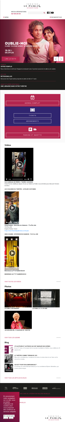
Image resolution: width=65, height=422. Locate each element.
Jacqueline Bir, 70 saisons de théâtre (17, 330)
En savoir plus (9, 416)
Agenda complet (32, 103)
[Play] (19, 164)
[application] (19, 164)
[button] (56, 59)
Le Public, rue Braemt (12, 308)
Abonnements (32, 121)
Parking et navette (32, 135)
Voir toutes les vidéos (13, 281)
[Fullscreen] (31, 179)
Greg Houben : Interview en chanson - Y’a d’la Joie (21, 234)
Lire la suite (10, 59)
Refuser (11, 418)
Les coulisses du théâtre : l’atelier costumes (20, 189)
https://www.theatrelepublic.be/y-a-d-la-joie (17, 231)
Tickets (32, 115)
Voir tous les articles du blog (15, 378)
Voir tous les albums (12, 337)
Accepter (6, 418)
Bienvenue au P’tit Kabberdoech (15, 274)
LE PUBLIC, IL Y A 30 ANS (39, 308)
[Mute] (28, 179)
